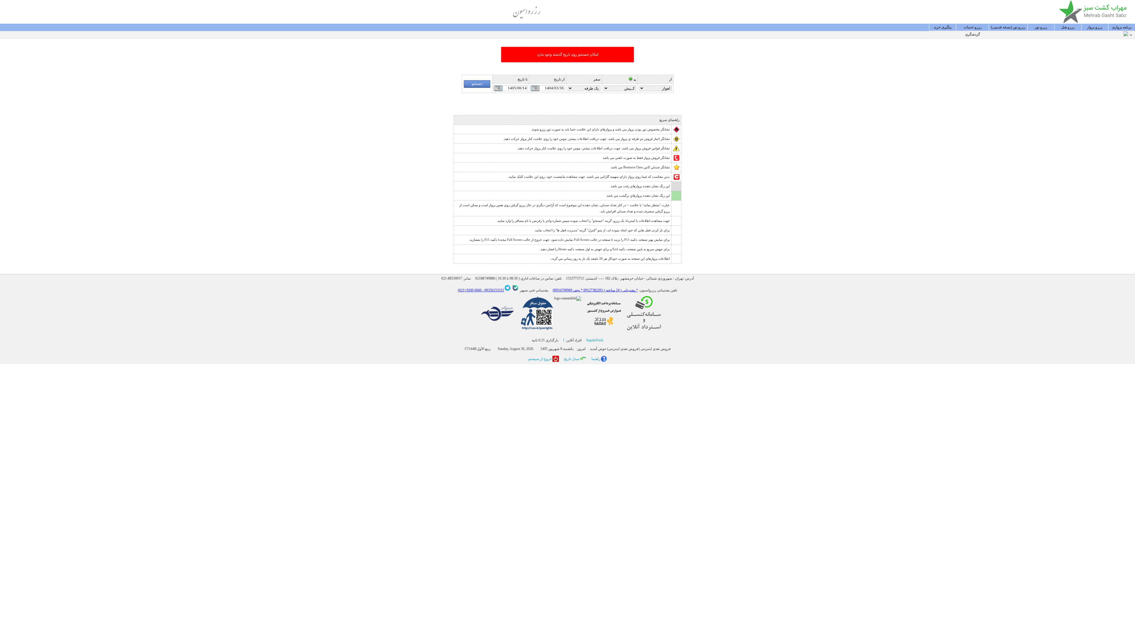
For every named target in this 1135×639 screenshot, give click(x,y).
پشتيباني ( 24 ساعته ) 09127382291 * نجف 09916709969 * (595, 290)
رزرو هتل (1068, 27)
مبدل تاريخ (571, 359)
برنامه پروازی (1121, 27)
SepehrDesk (594, 340)
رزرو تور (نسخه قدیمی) (1008, 27)
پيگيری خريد (942, 27)
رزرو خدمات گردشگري (973, 28)
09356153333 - (492, 290)
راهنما (595, 359)
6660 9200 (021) (469, 290)
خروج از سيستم (540, 359)
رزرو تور (1041, 27)
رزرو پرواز (1094, 27)
